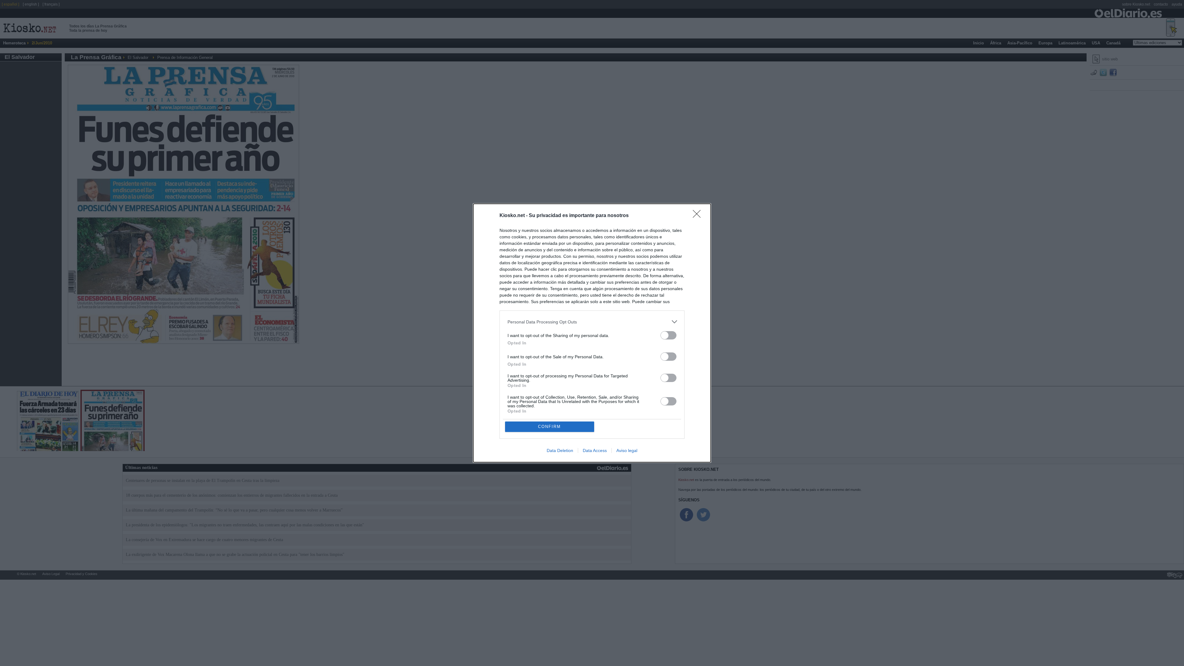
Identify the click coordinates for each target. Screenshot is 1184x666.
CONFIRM (549, 426)
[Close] (699, 216)
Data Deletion (560, 450)
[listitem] (592, 322)
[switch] (668, 335)
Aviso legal (626, 450)
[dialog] (592, 333)
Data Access (595, 450)
